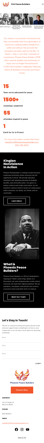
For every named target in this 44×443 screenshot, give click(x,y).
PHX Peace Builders (20, 4)
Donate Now (22, 390)
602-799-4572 (22, 145)
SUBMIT (38, 364)
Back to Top (22, 438)
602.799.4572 (6, 414)
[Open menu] (42, 4)
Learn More (17, 201)
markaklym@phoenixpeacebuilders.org (21, 142)
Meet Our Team (19, 297)
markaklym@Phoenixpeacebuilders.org (15, 423)
